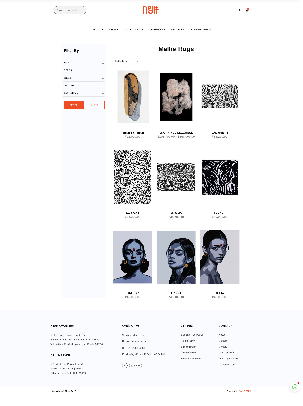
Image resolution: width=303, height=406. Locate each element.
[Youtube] (139, 365)
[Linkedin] (132, 365)
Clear (94, 105)
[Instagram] (125, 365)
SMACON (245, 391)
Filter (74, 105)
